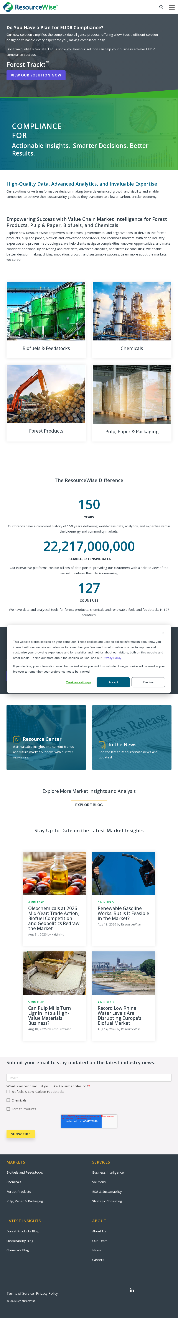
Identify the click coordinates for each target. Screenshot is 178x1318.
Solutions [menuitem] (99, 1182)
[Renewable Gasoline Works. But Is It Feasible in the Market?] (123, 873)
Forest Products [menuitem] (19, 1191)
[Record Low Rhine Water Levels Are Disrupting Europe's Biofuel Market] (123, 973)
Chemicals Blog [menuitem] (18, 1250)
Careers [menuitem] (98, 1259)
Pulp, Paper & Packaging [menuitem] (25, 1201)
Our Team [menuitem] (99, 1240)
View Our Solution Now (36, 75)
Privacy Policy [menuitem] (47, 1293)
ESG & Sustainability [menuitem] (107, 1191)
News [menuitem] (96, 1250)
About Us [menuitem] (99, 1231)
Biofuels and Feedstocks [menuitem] (25, 1172)
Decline (148, 682)
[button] (172, 7)
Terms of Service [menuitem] (20, 1293)
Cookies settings (78, 682)
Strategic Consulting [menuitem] (107, 1201)
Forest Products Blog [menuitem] (23, 1231)
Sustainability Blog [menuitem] (20, 1240)
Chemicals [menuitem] (14, 1182)
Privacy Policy (111, 658)
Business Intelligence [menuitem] (108, 1172)
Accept (113, 682)
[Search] (161, 7)
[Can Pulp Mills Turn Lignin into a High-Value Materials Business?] (54, 973)
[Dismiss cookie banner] (163, 633)
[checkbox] (89, 1100)
